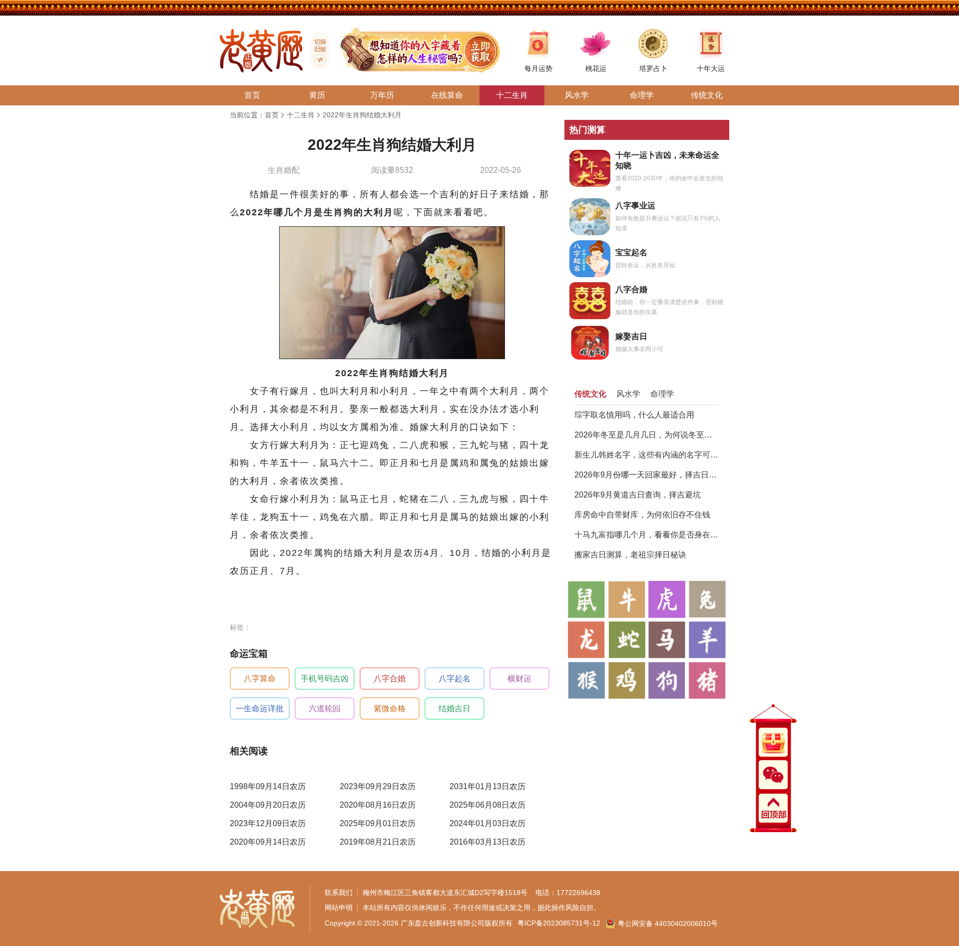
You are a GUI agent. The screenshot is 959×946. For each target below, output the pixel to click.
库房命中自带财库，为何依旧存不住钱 (642, 514)
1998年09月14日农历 (268, 786)
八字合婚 (390, 678)
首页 (272, 115)
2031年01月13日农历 (487, 786)
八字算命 (260, 678)
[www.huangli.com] (317, 50)
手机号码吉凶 (325, 678)
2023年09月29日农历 (378, 786)
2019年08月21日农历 (378, 842)
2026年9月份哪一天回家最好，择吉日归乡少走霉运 (646, 475)
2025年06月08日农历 (487, 805)
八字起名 (455, 678)
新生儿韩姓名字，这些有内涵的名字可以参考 (646, 455)
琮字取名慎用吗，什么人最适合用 (634, 415)
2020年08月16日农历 (378, 805)
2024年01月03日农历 (487, 823)
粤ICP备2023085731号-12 (558, 923)
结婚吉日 (455, 708)
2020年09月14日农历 (268, 842)
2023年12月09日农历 (268, 823)
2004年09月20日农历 (268, 805)
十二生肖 (301, 115)
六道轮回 (325, 708)
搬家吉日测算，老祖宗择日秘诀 (630, 554)
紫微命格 (390, 708)
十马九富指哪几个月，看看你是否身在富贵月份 (646, 534)
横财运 (519, 678)
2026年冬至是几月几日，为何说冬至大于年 (646, 435)
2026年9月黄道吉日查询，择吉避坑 (637, 494)
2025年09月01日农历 (378, 823)
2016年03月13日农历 (487, 842)
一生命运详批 (260, 708)
